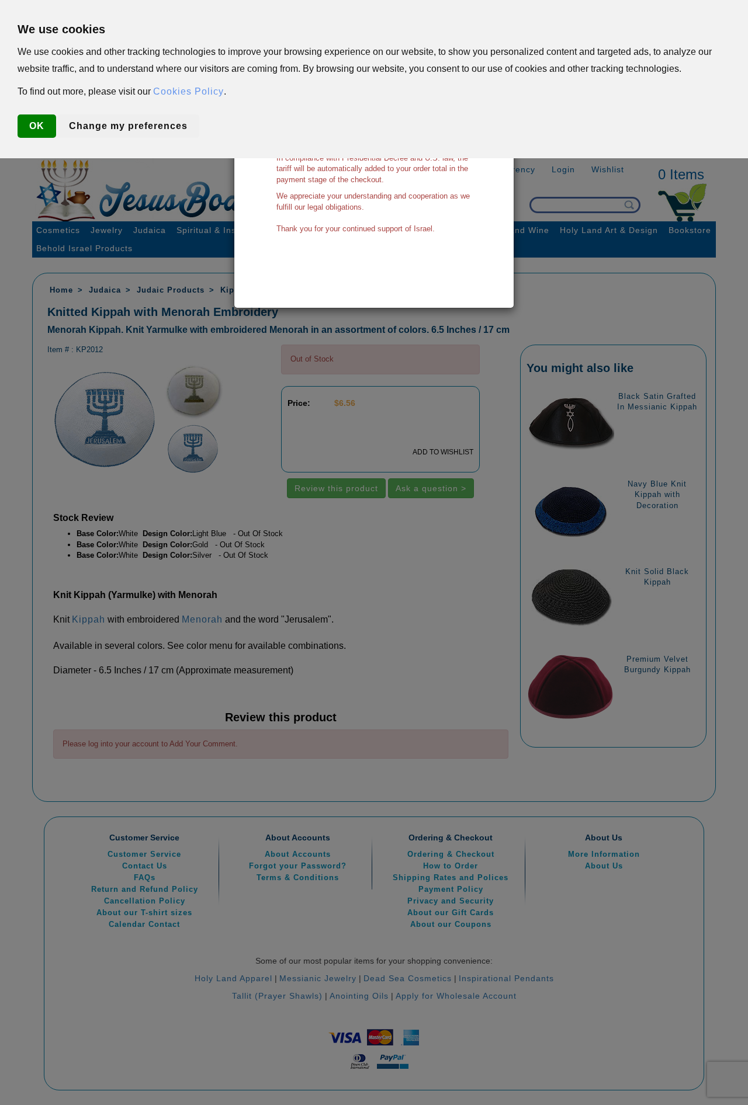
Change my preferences (128, 126)
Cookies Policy (188, 91)
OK (36, 126)
